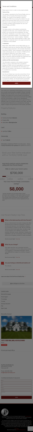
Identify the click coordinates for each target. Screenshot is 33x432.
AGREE (16, 83)
